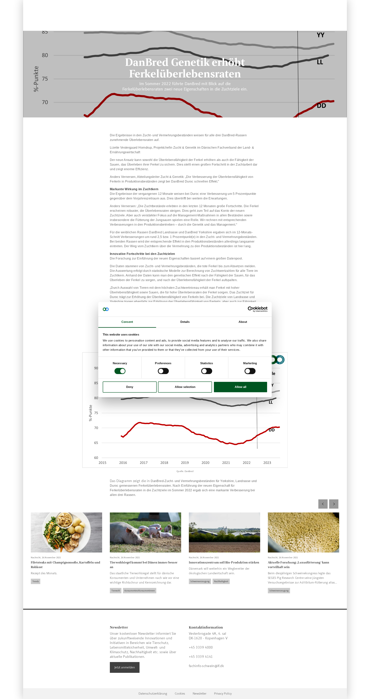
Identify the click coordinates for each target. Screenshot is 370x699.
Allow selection (185, 387)
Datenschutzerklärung (153, 693)
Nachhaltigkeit (221, 581)
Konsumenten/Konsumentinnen (139, 590)
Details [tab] (185, 322)
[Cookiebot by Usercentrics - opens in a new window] (250, 309)
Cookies (180, 693)
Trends (35, 581)
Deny (129, 387)
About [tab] (243, 322)
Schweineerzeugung (199, 581)
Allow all (240, 387)
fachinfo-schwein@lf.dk (206, 666)
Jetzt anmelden (124, 667)
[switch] (163, 371)
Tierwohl (115, 590)
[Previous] (323, 504)
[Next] (333, 504)
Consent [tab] (127, 322)
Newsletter (199, 693)
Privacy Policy (223, 693)
